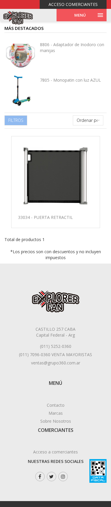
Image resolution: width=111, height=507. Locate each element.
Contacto (56, 405)
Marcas (56, 413)
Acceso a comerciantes (55, 452)
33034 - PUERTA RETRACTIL (45, 217)
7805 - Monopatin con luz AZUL (70, 80)
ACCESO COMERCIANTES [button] (73, 4)
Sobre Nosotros (55, 421)
